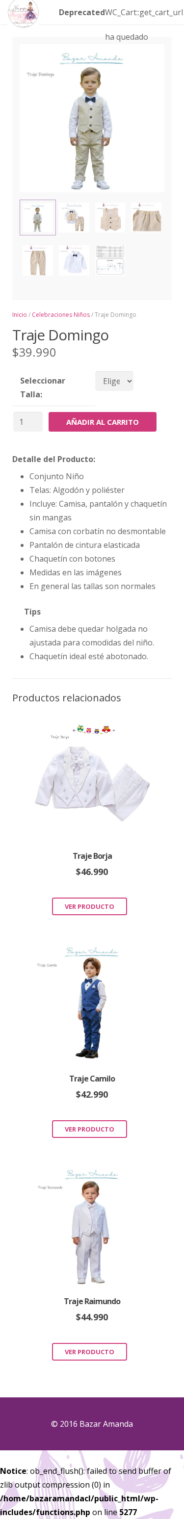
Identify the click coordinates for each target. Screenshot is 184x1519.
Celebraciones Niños (61, 314)
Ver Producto (89, 906)
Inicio (19, 314)
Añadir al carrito (102, 422)
